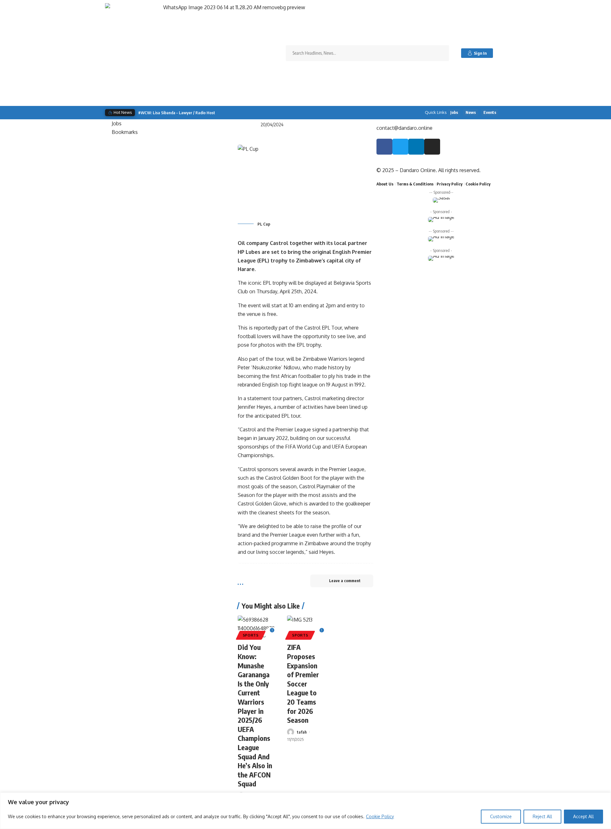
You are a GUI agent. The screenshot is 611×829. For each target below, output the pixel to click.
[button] (359, 113)
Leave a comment (345, 580)
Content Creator (316, 112)
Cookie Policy (380, 816)
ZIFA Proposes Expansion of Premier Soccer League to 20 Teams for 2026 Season (303, 683)
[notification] (501, 53)
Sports (251, 635)
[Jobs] (170, 123)
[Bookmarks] (170, 132)
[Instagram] (432, 147)
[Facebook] (384, 147)
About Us (384, 183)
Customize (501, 816)
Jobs (454, 112)
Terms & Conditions (415, 183)
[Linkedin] (416, 147)
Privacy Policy (449, 183)
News (471, 112)
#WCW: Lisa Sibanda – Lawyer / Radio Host (176, 112)
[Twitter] (400, 147)
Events (489, 112)
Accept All (583, 816)
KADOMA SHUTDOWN (226, 112)
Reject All (542, 816)
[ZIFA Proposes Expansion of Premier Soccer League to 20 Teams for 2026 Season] (305, 626)
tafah (302, 732)
